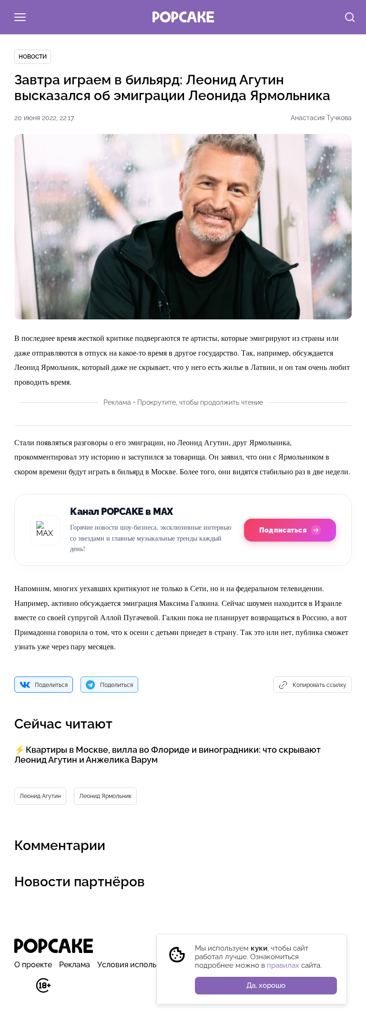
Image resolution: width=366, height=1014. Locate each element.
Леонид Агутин (40, 796)
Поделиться (51, 685)
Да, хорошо (265, 985)
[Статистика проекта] (21, 990)
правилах (283, 965)
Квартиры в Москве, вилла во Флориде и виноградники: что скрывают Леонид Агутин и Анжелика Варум (167, 755)
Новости (33, 56)
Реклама (74, 964)
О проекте (33, 964)
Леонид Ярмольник (105, 796)
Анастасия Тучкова (321, 118)
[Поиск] (350, 18)
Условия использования (141, 964)
